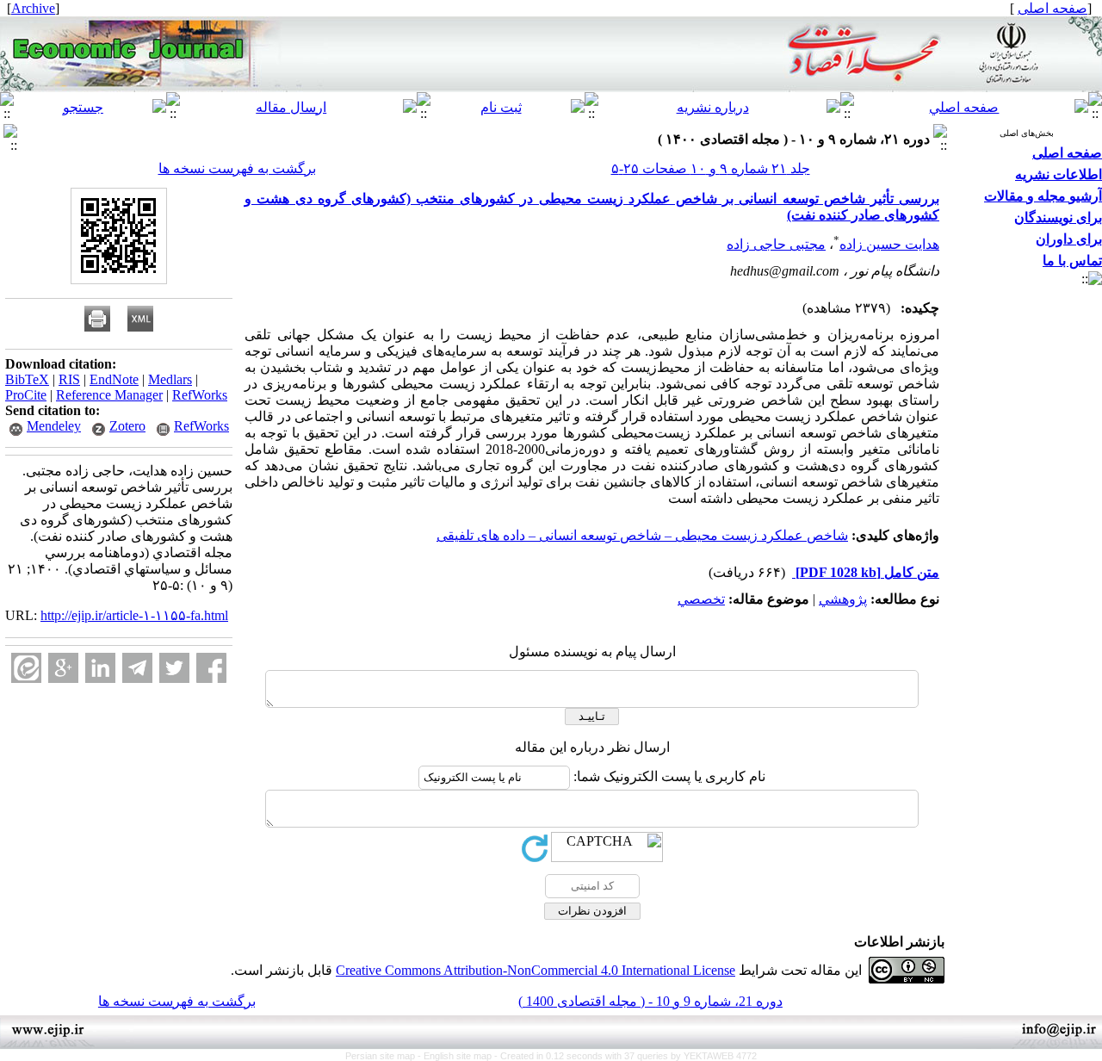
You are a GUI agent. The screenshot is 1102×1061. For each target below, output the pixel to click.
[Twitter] (174, 668)
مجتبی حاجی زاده (776, 244)
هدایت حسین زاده (889, 244)
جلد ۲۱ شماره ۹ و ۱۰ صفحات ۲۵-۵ (710, 168)
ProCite (25, 395)
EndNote (114, 379)
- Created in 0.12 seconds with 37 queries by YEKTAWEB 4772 (625, 1056)
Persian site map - (384, 1056)
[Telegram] (137, 668)
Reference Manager (109, 395)
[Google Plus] (63, 668)
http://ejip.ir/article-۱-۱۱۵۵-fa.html (134, 615)
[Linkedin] (100, 668)
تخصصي (701, 599)
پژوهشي (843, 599)
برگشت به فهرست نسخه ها (237, 168)
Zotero (127, 426)
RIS (69, 379)
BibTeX (27, 379)
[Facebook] (211, 668)
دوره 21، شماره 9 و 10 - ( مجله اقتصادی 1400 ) (650, 1001)
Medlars (170, 379)
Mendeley (54, 426)
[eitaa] (26, 668)
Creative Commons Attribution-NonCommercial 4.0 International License (535, 970)
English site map (459, 1056)
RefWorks (199, 395)
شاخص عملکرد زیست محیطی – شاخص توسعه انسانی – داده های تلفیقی (642, 535)
